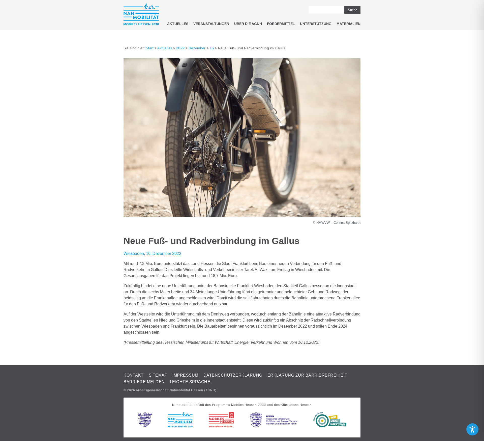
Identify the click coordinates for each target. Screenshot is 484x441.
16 (212, 48)
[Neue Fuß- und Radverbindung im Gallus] (242, 215)
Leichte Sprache (190, 382)
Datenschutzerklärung (232, 375)
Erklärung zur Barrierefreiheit (307, 375)
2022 (180, 48)
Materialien (348, 24)
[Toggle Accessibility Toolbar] (472, 429)
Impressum (185, 375)
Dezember (197, 48)
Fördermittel (281, 24)
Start (150, 48)
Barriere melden (144, 382)
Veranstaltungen (211, 24)
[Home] (141, 15)
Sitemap (158, 375)
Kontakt (134, 375)
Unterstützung (315, 24)
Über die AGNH (248, 24)
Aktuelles (177, 24)
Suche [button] (352, 10)
